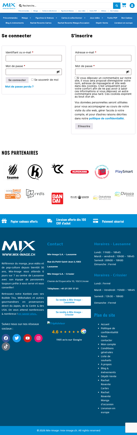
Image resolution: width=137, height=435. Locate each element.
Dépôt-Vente (102, 23)
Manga (35, 11)
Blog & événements (15, 23)
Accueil (105, 324)
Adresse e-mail (92, 52)
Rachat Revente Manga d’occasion (73, 23)
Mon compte (108, 344)
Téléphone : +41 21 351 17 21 (63, 288)
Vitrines (103, 11)
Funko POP (93, 11)
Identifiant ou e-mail (26, 52)
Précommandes (24, 11)
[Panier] (123, 4)
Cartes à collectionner (49, 11)
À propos (106, 364)
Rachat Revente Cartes (40, 23)
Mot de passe (22, 65)
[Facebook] (6, 338)
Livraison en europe (123, 23)
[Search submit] (116, 5)
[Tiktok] (6, 346)
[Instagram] (38, 338)
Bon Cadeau (114, 11)
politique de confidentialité (106, 118)
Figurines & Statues (67, 11)
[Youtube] (27, 338)
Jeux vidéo (81, 11)
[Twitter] (17, 338)
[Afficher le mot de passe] (58, 72)
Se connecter (17, 80)
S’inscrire (84, 126)
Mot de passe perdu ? (19, 86)
